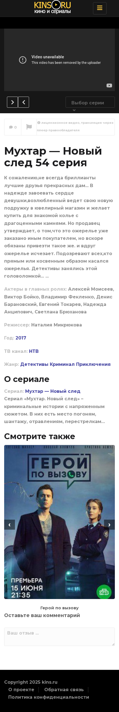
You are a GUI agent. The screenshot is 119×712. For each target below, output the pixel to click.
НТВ (34, 351)
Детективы (34, 364)
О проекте (21, 689)
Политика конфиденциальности (48, 697)
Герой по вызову (59, 607)
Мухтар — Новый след (53, 391)
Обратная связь (64, 689)
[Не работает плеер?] (28, 127)
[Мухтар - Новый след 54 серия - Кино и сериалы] (58, 7)
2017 (20, 338)
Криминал (62, 364)
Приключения (93, 364)
